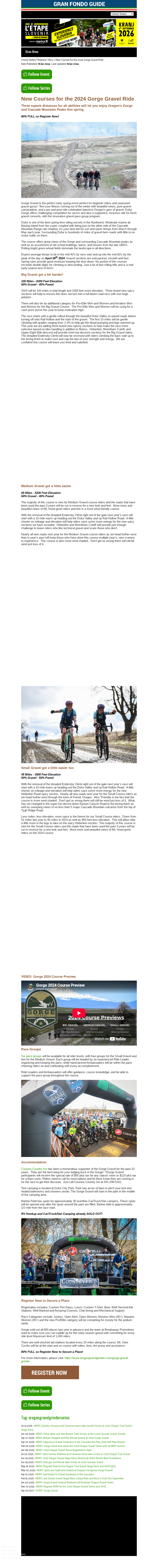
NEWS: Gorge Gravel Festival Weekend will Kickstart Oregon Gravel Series (74, 1483)
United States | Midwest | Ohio (37, 60)
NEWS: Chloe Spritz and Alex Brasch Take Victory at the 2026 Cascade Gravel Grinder (80, 1434)
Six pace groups (31, 1056)
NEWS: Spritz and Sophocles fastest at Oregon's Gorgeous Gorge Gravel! (75, 1470)
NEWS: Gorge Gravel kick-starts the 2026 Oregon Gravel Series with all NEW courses (80, 1446)
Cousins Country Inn (34, 1168)
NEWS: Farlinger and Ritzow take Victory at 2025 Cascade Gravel (69, 1462)
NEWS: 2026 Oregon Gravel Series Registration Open (64, 1450)
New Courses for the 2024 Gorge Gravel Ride (79, 60)
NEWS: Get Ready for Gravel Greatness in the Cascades (64, 1475)
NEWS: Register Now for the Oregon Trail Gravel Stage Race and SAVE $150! (76, 1466)
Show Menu (31, 51)
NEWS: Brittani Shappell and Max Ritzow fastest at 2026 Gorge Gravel (72, 1438)
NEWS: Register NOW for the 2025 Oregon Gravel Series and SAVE (71, 1487)
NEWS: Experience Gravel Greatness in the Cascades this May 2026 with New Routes (80, 1442)
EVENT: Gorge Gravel (47, 1491)
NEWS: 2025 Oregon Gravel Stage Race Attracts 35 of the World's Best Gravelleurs (78, 1458)
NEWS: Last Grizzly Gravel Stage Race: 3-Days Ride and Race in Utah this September (79, 1479)
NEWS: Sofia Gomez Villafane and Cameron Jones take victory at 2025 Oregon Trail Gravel (82, 1454)
